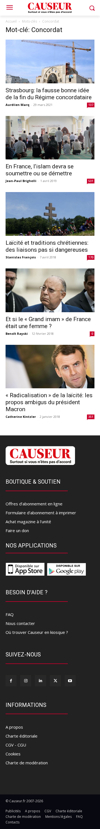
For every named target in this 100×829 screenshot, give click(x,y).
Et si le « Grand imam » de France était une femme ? (48, 322)
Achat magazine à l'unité (28, 521)
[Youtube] (70, 680)
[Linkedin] (40, 680)
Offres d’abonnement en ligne (34, 503)
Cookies (13, 754)
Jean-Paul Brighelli (21, 181)
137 (90, 105)
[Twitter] (55, 680)
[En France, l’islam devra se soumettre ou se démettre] (50, 138)
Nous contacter (20, 623)
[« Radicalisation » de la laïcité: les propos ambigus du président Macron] (50, 367)
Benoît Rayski (17, 333)
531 (90, 181)
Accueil (11, 21)
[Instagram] (25, 680)
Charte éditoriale (22, 736)
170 (90, 257)
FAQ (10, 614)
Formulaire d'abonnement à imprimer (41, 512)
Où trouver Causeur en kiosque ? (37, 632)
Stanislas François (21, 257)
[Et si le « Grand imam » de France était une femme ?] (50, 290)
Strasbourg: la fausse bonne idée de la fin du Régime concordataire (49, 94)
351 (90, 417)
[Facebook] (11, 680)
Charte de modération (27, 762)
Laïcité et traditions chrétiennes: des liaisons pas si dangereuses (47, 246)
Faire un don (17, 530)
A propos (14, 727)
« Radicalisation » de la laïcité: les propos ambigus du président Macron (49, 402)
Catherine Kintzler (21, 416)
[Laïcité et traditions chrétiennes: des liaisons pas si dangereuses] (50, 214)
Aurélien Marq (17, 105)
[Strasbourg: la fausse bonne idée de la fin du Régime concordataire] (50, 61)
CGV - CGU (16, 745)
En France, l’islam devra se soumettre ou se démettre (40, 170)
